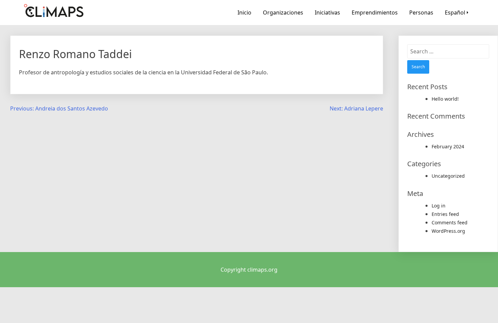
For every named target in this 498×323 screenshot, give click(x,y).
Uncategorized (448, 176)
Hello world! (445, 99)
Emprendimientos (375, 12)
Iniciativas (327, 12)
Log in (438, 205)
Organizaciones (283, 12)
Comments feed (450, 222)
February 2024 (448, 146)
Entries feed (445, 214)
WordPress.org (448, 231)
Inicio (244, 12)
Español (455, 12)
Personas (421, 12)
